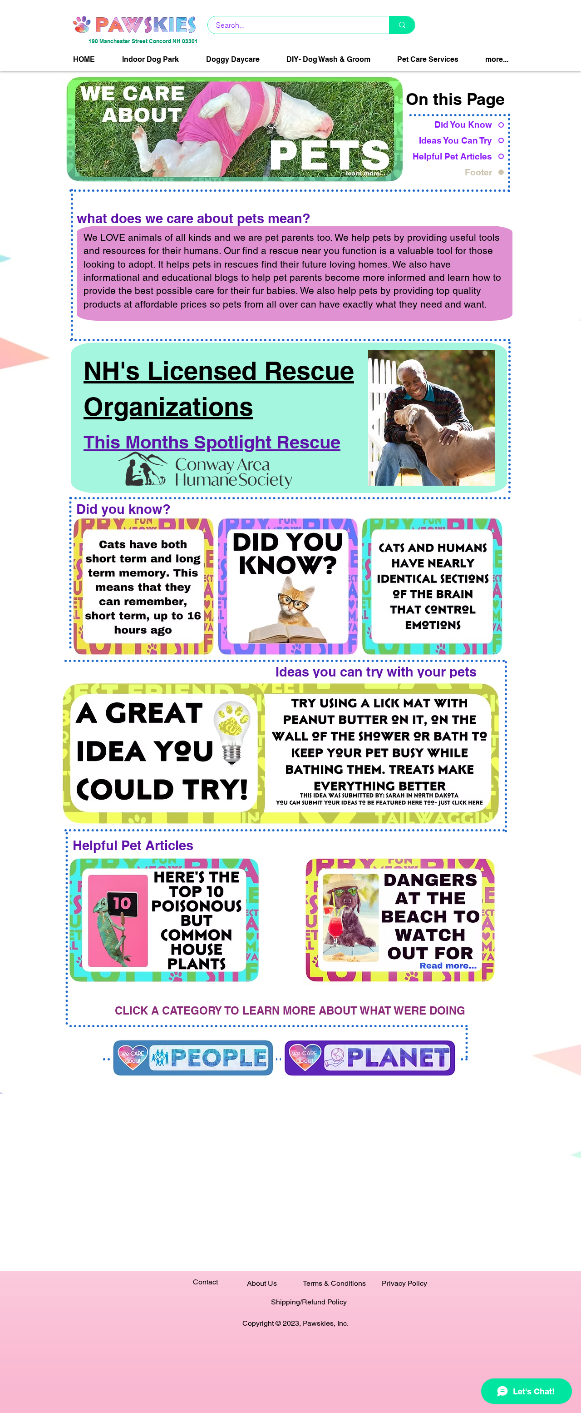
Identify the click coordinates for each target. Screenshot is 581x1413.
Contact (205, 1282)
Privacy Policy (404, 1283)
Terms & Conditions (334, 1283)
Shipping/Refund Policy (309, 1302)
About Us (262, 1283)
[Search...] (402, 25)
